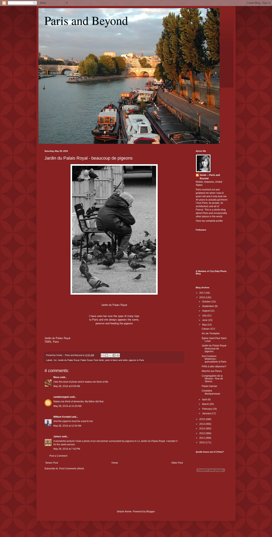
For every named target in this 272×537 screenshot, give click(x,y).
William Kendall (62, 416)
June (205, 320)
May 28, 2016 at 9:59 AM (66, 386)
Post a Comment (58, 455)
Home (115, 462)
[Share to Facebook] (114, 355)
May (204, 324)
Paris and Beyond (86, 20)
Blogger (150, 511)
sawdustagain (61, 397)
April (205, 399)
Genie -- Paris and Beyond (210, 177)
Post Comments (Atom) (71, 468)
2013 (202, 428)
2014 (202, 424)
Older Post (177, 462)
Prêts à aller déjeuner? (214, 366)
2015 (202, 419)
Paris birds (99, 360)
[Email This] (103, 355)
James (57, 436)
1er (55, 360)
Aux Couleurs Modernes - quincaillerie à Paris (214, 359)
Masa (56, 377)
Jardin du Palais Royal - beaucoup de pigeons (88, 158)
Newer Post (51, 462)
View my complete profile (209, 220)
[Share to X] (110, 355)
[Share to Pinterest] (118, 355)
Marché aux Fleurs (212, 371)
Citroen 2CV (208, 328)
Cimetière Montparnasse (211, 392)
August (206, 310)
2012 (202, 433)
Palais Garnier (209, 386)
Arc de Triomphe (211, 333)
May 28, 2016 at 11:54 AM (67, 425)
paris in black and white (116, 360)
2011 (202, 438)
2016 (202, 297)
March (205, 404)
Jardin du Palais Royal (68, 360)
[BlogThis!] (107, 355)
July (204, 315)
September (208, 306)
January (206, 413)
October (206, 301)
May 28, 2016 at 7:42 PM (66, 448)
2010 (202, 442)
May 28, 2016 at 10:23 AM (67, 406)
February (207, 408)
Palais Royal (86, 360)
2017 (202, 292)
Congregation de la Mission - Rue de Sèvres (212, 378)
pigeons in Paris (136, 360)
